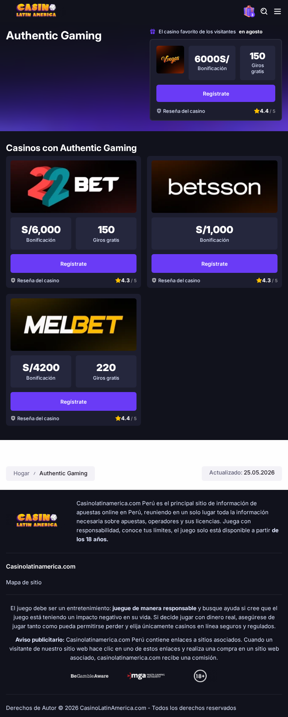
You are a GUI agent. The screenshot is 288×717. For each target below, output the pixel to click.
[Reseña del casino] (170, 59)
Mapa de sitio (24, 582)
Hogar (22, 473)
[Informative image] (89, 676)
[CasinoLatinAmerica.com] (36, 11)
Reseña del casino (184, 111)
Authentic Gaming (63, 473)
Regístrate (216, 93)
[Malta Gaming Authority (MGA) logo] (146, 676)
